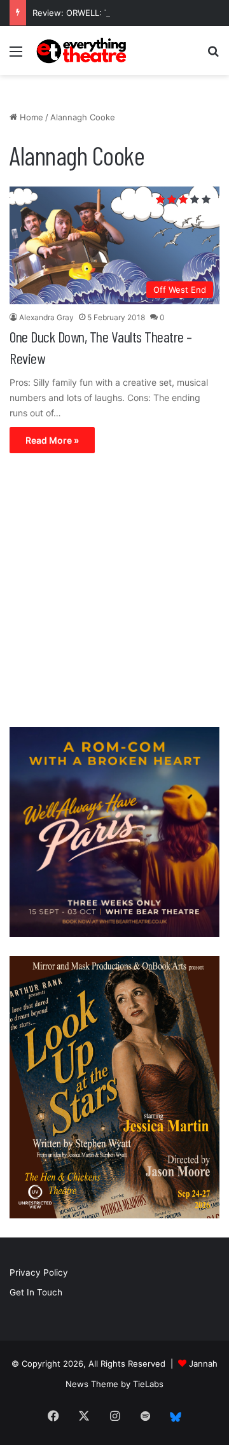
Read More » (52, 440)
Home (30, 117)
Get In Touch (36, 1292)
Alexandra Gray (46, 317)
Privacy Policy (39, 1272)
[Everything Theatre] (83, 50)
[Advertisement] (114, 593)
